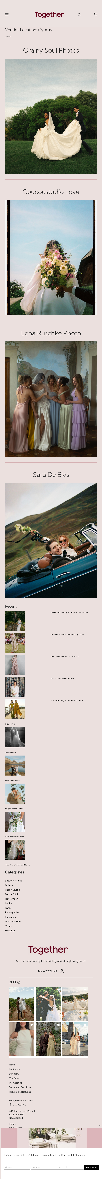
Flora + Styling (12, 889)
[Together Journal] (50, 14)
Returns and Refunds (20, 1091)
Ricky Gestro (10, 752)
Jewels (8, 907)
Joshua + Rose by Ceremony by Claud (67, 634)
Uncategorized (13, 921)
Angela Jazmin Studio (14, 808)
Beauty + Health (13, 880)
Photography (12, 912)
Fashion (9, 885)
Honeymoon (11, 898)
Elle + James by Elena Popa (62, 678)
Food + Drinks (12, 894)
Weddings (10, 930)
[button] (21, 1004)
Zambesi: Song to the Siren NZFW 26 (67, 700)
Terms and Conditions (20, 1087)
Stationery (10, 917)
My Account (15, 1082)
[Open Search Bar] (79, 15)
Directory (14, 1073)
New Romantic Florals (14, 836)
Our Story (14, 1078)
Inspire (8, 903)
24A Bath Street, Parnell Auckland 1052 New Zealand (22, 1114)
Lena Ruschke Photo (51, 333)
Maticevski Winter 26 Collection (65, 656)
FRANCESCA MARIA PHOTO (17, 865)
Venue (8, 926)
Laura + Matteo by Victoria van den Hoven (69, 612)
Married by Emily (12, 780)
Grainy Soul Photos (51, 50)
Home (12, 1064)
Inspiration (14, 1069)
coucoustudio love (51, 192)
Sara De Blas (51, 474)
